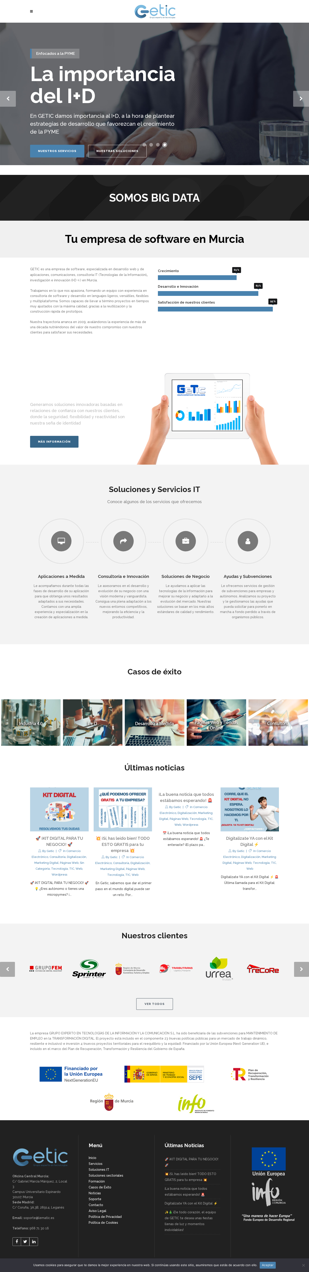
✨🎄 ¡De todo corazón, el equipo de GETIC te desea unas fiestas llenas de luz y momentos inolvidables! (190, 1221)
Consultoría (58, 857)
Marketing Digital (46, 862)
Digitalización (76, 857)
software (78, 269)
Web (79, 868)
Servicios (95, 1164)
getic (50, 851)
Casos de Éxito (100, 1187)
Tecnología (59, 868)
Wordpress (59, 874)
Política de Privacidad (105, 1217)
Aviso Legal (97, 1211)
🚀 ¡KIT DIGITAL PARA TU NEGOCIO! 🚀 (191, 1162)
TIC (71, 868)
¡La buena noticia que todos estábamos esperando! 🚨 (186, 1191)
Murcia (92, 280)
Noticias (95, 1193)
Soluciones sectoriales (106, 1175)
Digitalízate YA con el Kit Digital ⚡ (191, 1203)
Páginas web (69, 862)
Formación (97, 1181)
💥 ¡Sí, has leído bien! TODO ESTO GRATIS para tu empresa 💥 (123, 844)
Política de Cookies (103, 1222)
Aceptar (267, 1265)
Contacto (96, 1205)
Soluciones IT (99, 1169)
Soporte (95, 1199)
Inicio (92, 1158)
